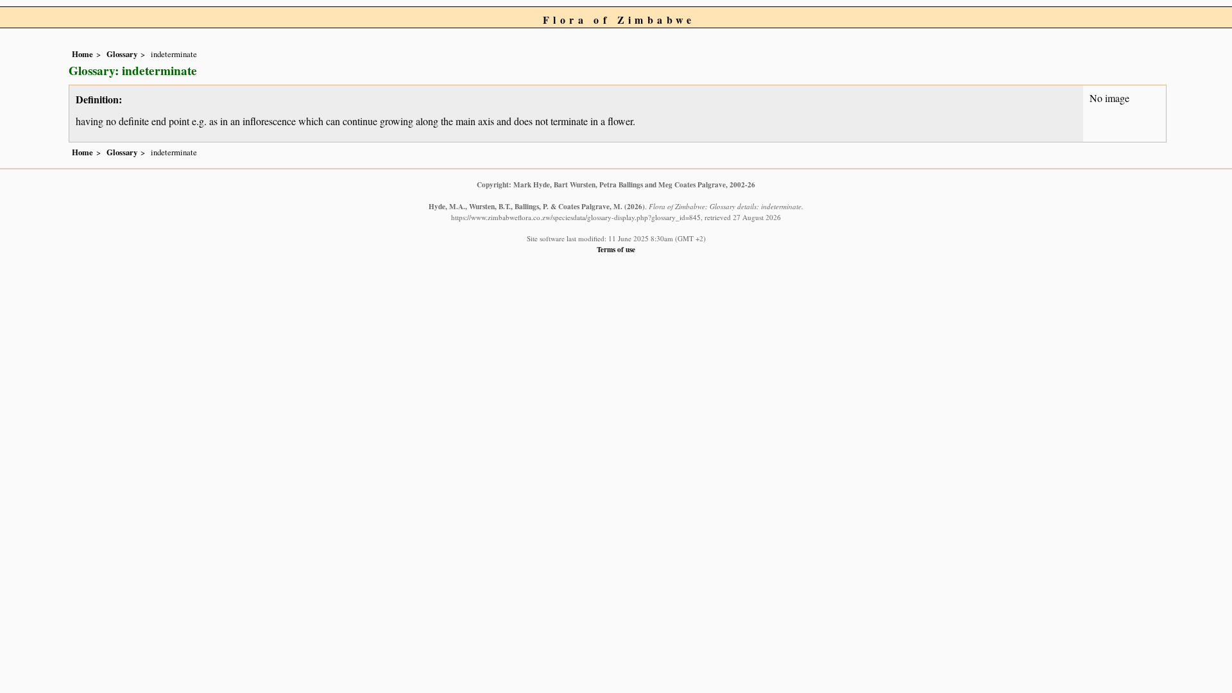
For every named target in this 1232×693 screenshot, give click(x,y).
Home (82, 54)
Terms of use (616, 249)
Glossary (122, 54)
